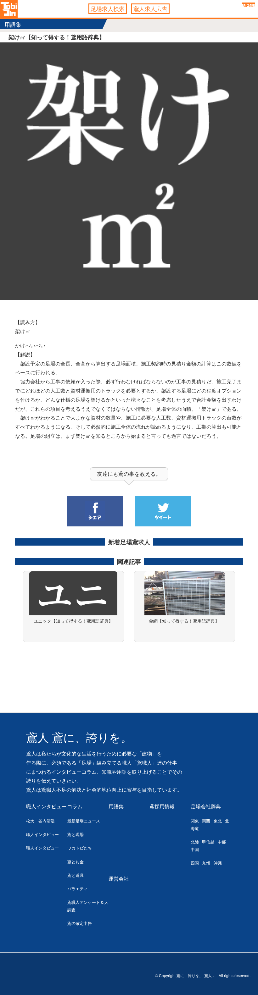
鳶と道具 (75, 875)
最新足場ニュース (83, 821)
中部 (222, 842)
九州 (206, 863)
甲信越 (208, 842)
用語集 (116, 806)
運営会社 (119, 878)
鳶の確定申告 (79, 923)
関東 (195, 821)
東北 (218, 821)
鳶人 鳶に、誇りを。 (79, 737)
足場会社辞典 (206, 806)
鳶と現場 (75, 834)
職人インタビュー (46, 806)
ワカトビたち (79, 848)
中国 (195, 849)
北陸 (195, 842)
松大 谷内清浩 (40, 821)
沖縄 (218, 863)
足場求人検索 (108, 8)
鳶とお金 (75, 862)
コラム (74, 806)
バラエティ (77, 889)
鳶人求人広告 (150, 8)
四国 (195, 863)
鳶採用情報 (162, 806)
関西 (206, 821)
